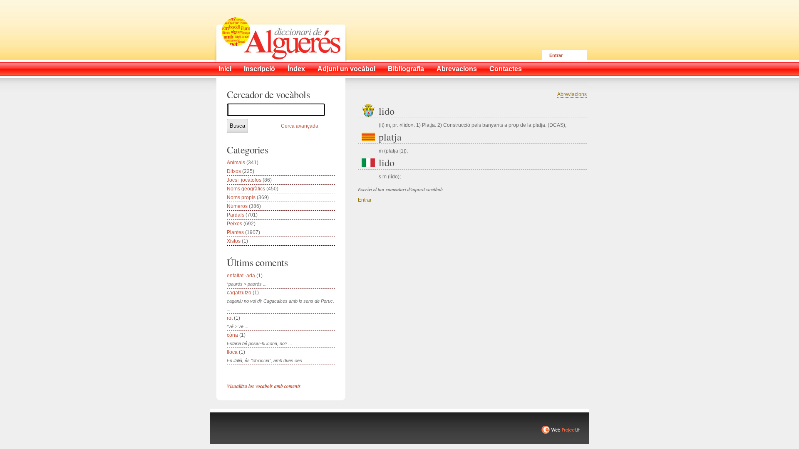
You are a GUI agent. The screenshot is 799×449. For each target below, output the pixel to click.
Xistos (234, 241)
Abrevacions (457, 68)
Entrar (556, 55)
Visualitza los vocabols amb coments (264, 386)
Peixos (234, 224)
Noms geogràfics (246, 189)
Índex (296, 68)
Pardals (235, 215)
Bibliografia (406, 68)
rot (230, 318)
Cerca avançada (299, 126)
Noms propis (241, 197)
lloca (232, 352)
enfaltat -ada (241, 276)
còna (232, 335)
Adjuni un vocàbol (346, 68)
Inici (224, 68)
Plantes (235, 232)
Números (237, 206)
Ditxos (234, 171)
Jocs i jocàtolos (244, 180)
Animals (236, 162)
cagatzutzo (239, 293)
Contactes (505, 68)
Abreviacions (572, 94)
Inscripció (259, 68)
